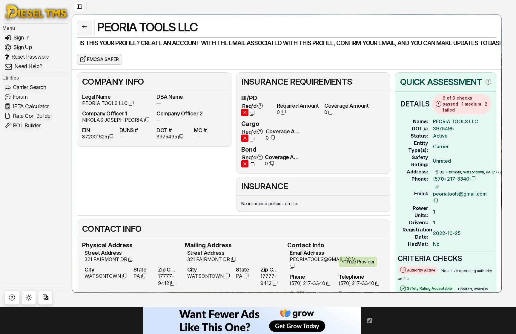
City (89, 269)
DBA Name (169, 97)
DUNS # (128, 130)
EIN (86, 130)
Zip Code (168, 269)
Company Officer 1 (104, 113)
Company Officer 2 (179, 113)
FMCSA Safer (102, 59)
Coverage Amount (346, 106)
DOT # (164, 130)
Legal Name (96, 97)
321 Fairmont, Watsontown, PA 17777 (470, 172)
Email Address (307, 253)
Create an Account (170, 43)
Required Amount (298, 106)
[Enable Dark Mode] (29, 297)
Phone (297, 277)
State (140, 269)
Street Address (103, 253)
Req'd (249, 106)
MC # (200, 130)
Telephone (351, 277)
